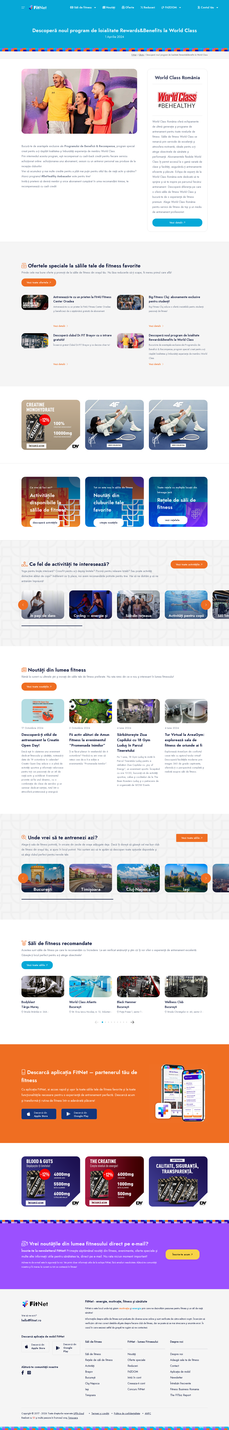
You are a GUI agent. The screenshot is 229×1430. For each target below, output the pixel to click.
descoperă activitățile (45, 522)
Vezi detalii (176, 222)
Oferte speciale (136, 1360)
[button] (102, 1022)
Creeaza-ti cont (136, 1383)
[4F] (114, 425)
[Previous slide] (23, 605)
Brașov (89, 1372)
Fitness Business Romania (184, 1389)
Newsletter (176, 1377)
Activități (89, 1366)
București (90, 1377)
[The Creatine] (114, 1181)
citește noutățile (109, 522)
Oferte (129, 7)
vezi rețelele (172, 520)
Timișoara (90, 1395)
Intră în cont (134, 1377)
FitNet (133, 54)
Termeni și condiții (100, 1413)
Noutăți (110, 7)
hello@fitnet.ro (31, 1320)
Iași (87, 1389)
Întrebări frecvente (180, 1383)
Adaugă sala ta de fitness (184, 1360)
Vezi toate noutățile (38, 686)
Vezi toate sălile (191, 838)
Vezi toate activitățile (188, 564)
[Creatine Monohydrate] (50, 425)
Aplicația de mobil (180, 1372)
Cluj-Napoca (92, 1383)
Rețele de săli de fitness (99, 1360)
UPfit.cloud (78, 1413)
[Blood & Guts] (50, 1181)
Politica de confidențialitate (127, 1413)
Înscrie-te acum (182, 1254)
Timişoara (73, 1417)
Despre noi (176, 1354)
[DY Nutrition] (178, 1181)
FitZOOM (133, 1372)
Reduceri (149, 7)
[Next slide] (206, 605)
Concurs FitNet (136, 1389)
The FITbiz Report (180, 1395)
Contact (174, 1366)
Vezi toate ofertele (38, 282)
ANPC (148, 1413)
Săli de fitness (93, 1354)
